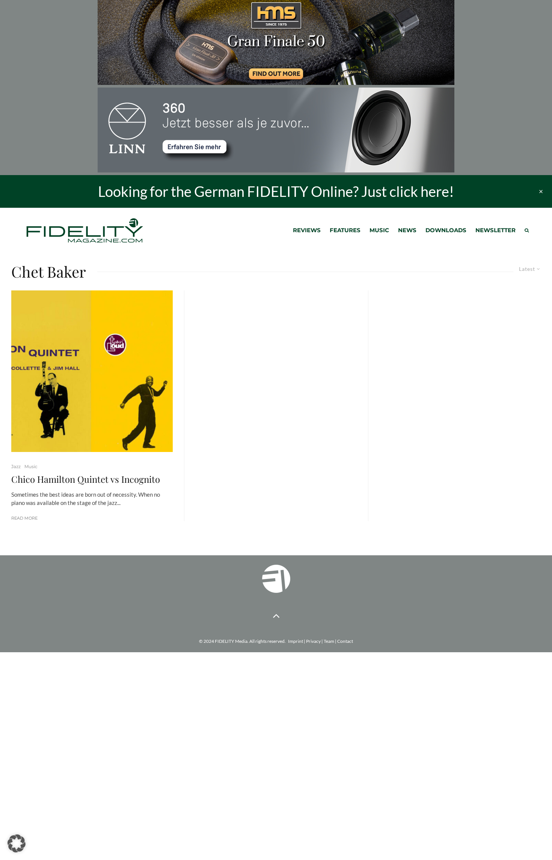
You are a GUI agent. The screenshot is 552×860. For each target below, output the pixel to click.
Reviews (307, 230)
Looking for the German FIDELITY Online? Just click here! (276, 191)
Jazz (16, 466)
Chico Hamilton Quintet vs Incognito (85, 479)
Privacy (313, 641)
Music (379, 230)
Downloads (445, 230)
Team (329, 641)
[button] (16, 843)
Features (345, 230)
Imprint (295, 641)
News (407, 230)
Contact (345, 641)
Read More (24, 518)
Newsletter (495, 230)
